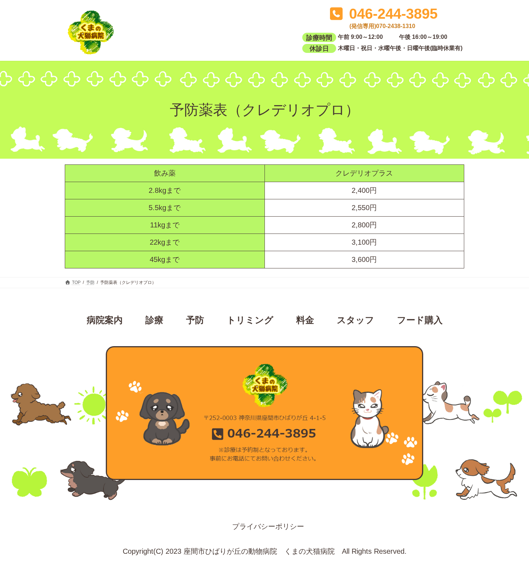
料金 (305, 320)
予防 (195, 320)
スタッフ (355, 320)
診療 (154, 320)
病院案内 (105, 320)
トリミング (250, 320)
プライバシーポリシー (268, 526)
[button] (382, 18)
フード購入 (420, 320)
